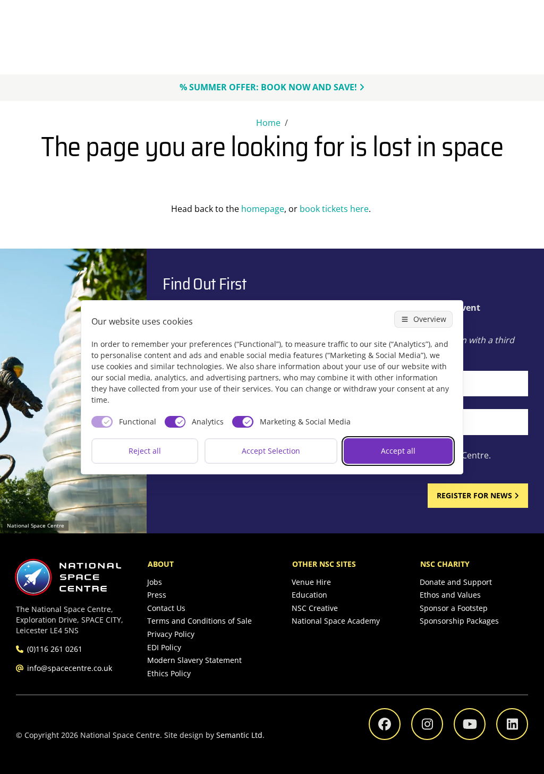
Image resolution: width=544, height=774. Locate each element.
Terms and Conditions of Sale (199, 621)
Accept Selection (271, 451)
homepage (262, 209)
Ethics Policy (169, 673)
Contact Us (166, 608)
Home (268, 123)
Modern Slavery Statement (194, 660)
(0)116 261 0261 (54, 649)
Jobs (154, 582)
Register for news (474, 495)
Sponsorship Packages (459, 621)
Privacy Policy (170, 634)
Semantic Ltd (239, 735)
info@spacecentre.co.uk (69, 668)
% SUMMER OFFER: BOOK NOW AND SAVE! (268, 87)
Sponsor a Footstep (454, 608)
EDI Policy (164, 647)
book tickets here (334, 209)
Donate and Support (456, 582)
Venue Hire (311, 582)
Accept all (398, 451)
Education (309, 595)
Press (156, 595)
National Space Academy (336, 621)
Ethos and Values (450, 595)
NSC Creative (315, 608)
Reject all (145, 451)
